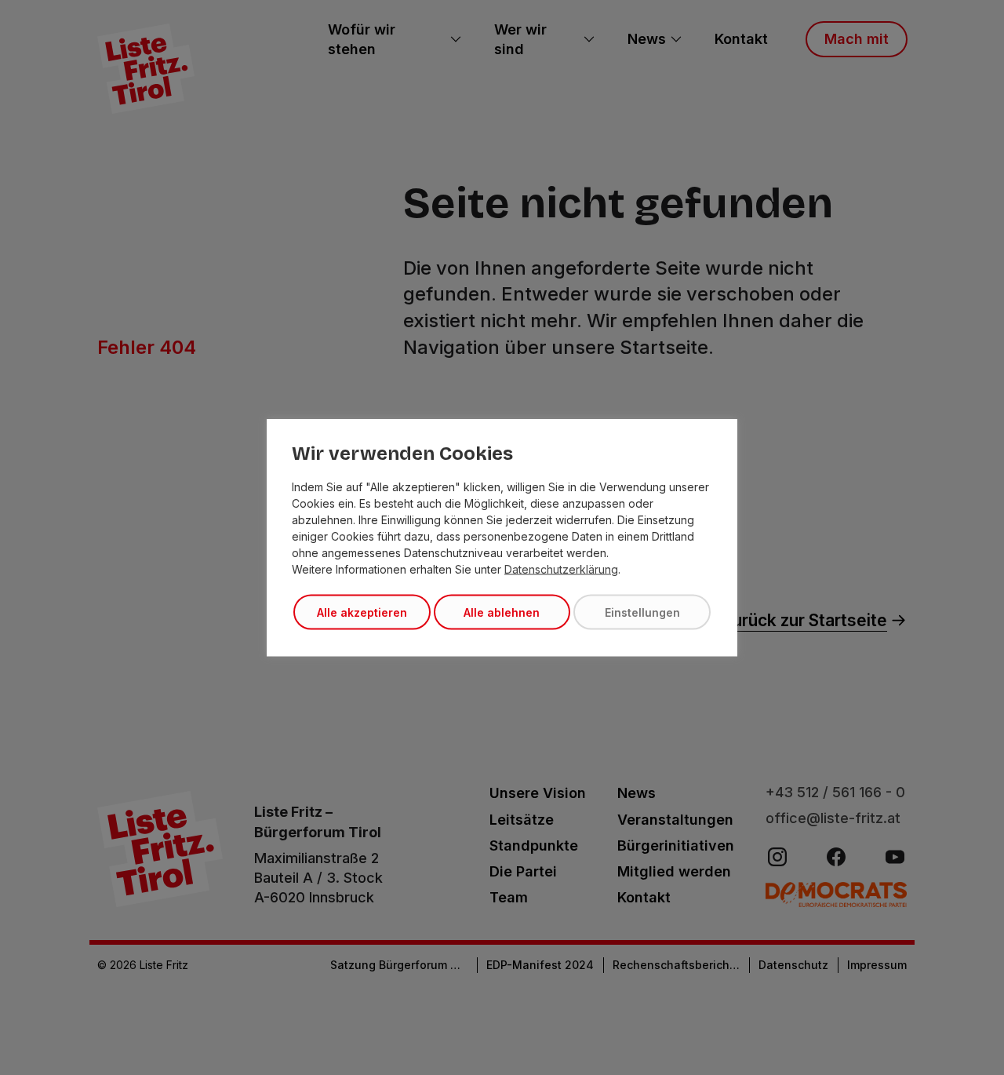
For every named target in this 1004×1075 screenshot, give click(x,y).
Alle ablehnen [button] (502, 612)
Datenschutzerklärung (561, 569)
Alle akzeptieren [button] (362, 612)
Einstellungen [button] (642, 612)
